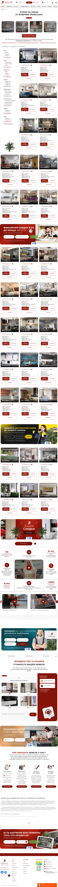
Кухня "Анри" (43, 95)
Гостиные (25, 867)
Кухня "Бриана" (44, 400)
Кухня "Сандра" (25, 460)
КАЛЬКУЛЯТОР (36, 2)
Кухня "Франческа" (45, 295)
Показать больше (23, 543)
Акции (38, 6)
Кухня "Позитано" (6, 295)
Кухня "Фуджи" (6, 460)
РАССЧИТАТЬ (32, 74)
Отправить (33, 236)
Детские (24, 869)
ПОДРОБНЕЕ (28, 78)
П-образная (8, 83)
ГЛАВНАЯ (2, 9)
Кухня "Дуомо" (44, 202)
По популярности (4, 46)
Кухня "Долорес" (25, 130)
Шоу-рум (44, 6)
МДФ (6, 71)
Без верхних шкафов (10, 100)
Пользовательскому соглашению (20, 240)
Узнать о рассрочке (36, 786)
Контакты (55, 6)
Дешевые (7, 118)
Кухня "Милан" (25, 259)
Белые (6, 52)
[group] (14, 601)
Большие (7, 110)
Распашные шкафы (26, 865)
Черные (7, 55)
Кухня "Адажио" (6, 330)
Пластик (7, 75)
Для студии (8, 91)
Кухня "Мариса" (25, 365)
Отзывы (49, 6)
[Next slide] (56, 656)
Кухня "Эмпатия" (25, 400)
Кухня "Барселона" (7, 202)
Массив (7, 73)
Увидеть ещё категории (29, 35)
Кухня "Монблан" (44, 61)
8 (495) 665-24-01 (8, 775)
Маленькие (7, 111)
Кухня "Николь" (24, 61)
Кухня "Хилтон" (44, 330)
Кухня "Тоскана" (25, 495)
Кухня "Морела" (6, 495)
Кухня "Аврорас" (6, 365)
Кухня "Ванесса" (44, 130)
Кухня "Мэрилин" (25, 330)
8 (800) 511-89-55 (49, 861)
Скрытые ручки (8, 102)
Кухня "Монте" (44, 460)
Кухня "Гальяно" (25, 202)
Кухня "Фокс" (5, 400)
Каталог (16, 6)
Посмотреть (29, 532)
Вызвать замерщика (22, 786)
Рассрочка (33, 6)
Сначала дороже (21, 46)
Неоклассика (8, 62)
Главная (2, 6)
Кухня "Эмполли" (45, 495)
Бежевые (7, 54)
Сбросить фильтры (8, 123)
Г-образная (8, 84)
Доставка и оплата (25, 6)
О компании (8, 6)
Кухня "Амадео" (25, 95)
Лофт (6, 65)
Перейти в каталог (50, 786)
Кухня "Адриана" (45, 167)
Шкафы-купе (25, 863)
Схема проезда (47, 874)
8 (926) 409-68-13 (49, 866)
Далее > (33, 714)
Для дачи (7, 94)
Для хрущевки (8, 92)
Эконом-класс (8, 119)
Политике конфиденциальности (9, 240)
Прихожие (25, 871)
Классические (8, 63)
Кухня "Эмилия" (6, 167)
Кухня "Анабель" (45, 365)
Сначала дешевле (13, 46)
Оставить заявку (7, 786)
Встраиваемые (8, 103)
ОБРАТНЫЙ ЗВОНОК (29, 2)
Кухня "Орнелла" (45, 259)
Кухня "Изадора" (6, 259)
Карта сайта (14, 880)
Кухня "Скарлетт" (25, 167)
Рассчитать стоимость (34, 841)
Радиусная (7, 81)
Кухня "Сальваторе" (26, 295)
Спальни (24, 873)
